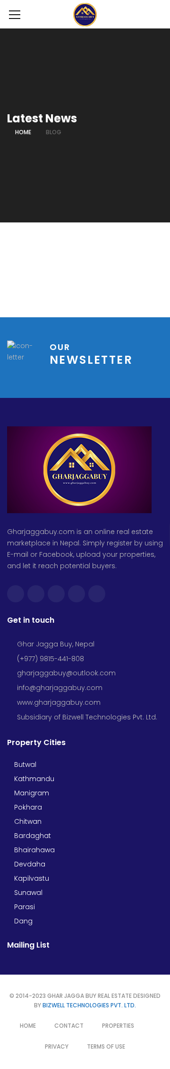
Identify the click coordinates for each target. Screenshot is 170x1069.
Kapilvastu (30, 878)
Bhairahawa (33, 850)
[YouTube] (76, 593)
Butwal (24, 764)
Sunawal (27, 892)
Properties (118, 1026)
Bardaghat (31, 835)
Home (23, 132)
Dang (22, 921)
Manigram (30, 793)
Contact (69, 1026)
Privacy (56, 1046)
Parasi (23, 907)
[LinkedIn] (96, 593)
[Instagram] (56, 593)
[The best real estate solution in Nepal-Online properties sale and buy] (85, 14)
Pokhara (27, 807)
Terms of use (106, 1046)
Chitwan (27, 821)
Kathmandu (33, 778)
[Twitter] (35, 593)
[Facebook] (15, 593)
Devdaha (28, 864)
